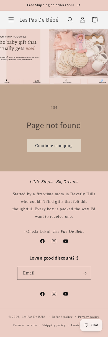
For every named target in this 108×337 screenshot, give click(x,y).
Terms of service (25, 325)
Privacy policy (88, 316)
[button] (11, 20)
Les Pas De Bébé (34, 316)
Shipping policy (54, 325)
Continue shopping (54, 145)
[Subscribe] (85, 273)
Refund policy (62, 316)
